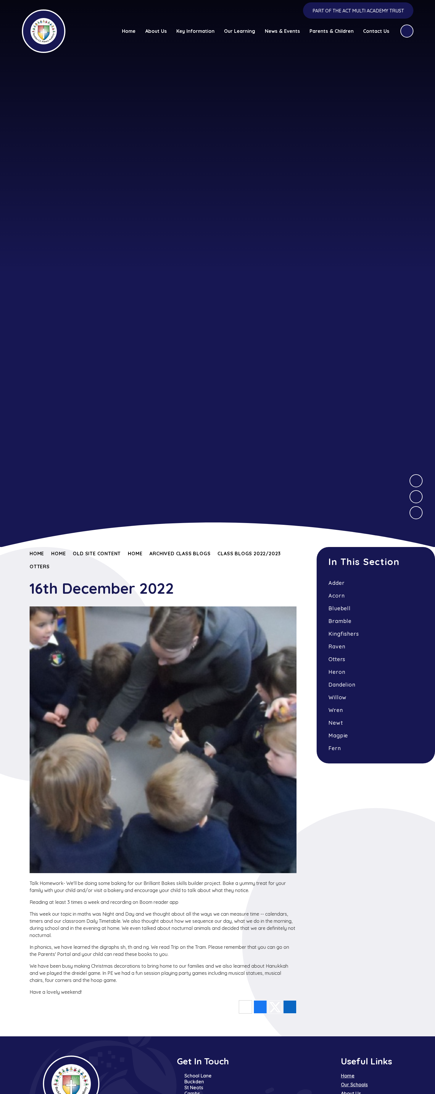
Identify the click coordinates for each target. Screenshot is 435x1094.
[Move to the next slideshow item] (416, 480)
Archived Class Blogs (179, 553)
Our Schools (354, 1084)
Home (37, 553)
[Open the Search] (406, 31)
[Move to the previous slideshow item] (416, 496)
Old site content (97, 553)
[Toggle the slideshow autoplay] (416, 512)
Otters (40, 566)
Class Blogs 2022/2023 (249, 553)
